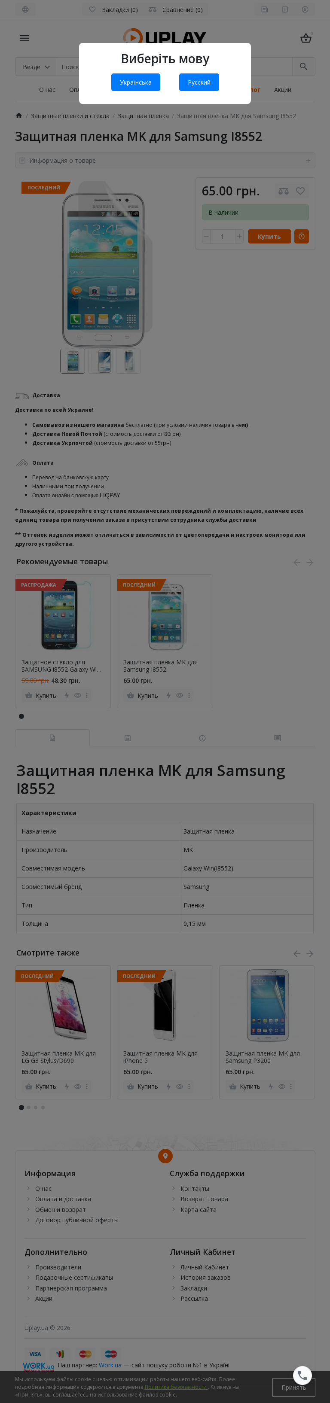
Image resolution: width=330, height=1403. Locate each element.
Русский (199, 82)
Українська (136, 82)
